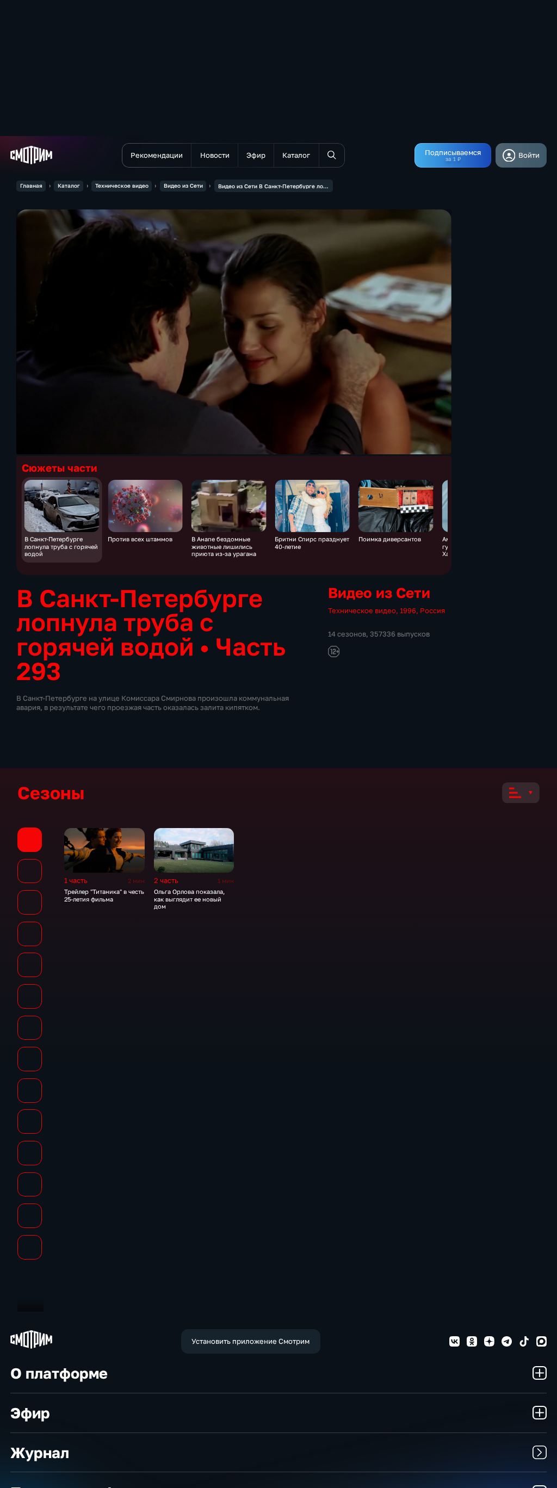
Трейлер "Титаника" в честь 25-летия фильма (104, 895)
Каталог (69, 185)
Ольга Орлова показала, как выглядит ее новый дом (189, 899)
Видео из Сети (183, 185)
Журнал (39, 1452)
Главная (31, 185)
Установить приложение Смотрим (250, 1341)
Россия (432, 610)
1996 (408, 610)
